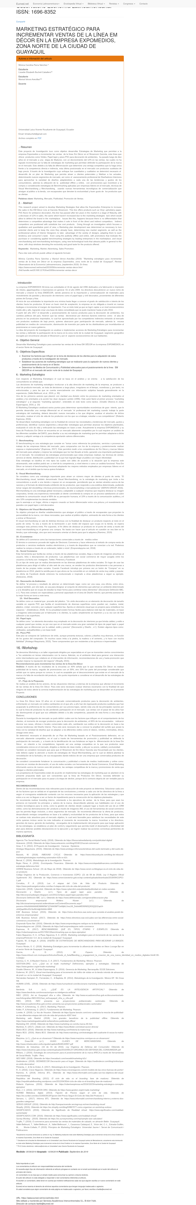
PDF (40, 138)
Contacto (143, 3)
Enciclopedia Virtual (73, 3)
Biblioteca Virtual (95, 3)
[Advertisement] (70, 107)
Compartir (20, 21)
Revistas (113, 3)
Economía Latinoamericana (45, 3)
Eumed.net (22, 3)
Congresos (128, 3)
